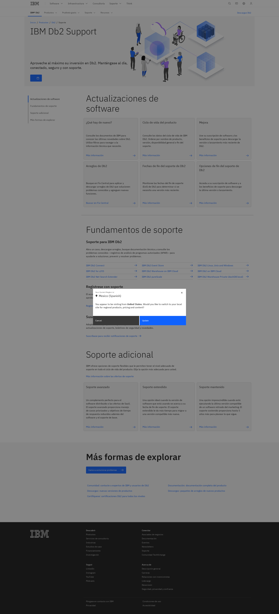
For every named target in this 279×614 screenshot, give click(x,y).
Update (145, 320)
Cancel (98, 320)
